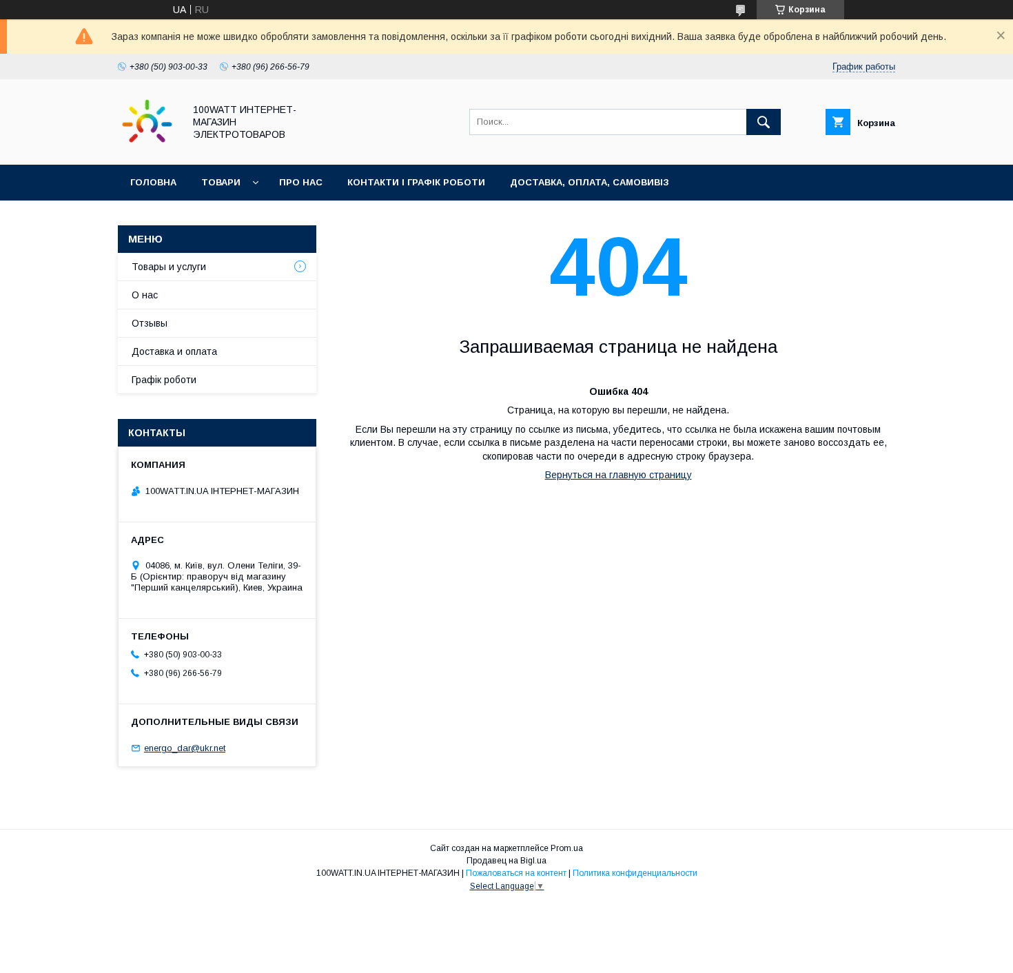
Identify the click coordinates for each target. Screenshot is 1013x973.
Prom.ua (567, 848)
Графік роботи (164, 379)
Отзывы (149, 323)
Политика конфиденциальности (635, 873)
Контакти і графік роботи (416, 182)
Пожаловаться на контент (516, 873)
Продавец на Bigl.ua (506, 861)
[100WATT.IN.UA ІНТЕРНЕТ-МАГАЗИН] (147, 146)
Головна (153, 182)
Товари (221, 182)
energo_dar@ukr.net (184, 748)
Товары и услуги (169, 266)
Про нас (301, 182)
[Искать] (763, 122)
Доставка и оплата (174, 351)
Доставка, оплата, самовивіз (589, 182)
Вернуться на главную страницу (618, 474)
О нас (145, 294)
